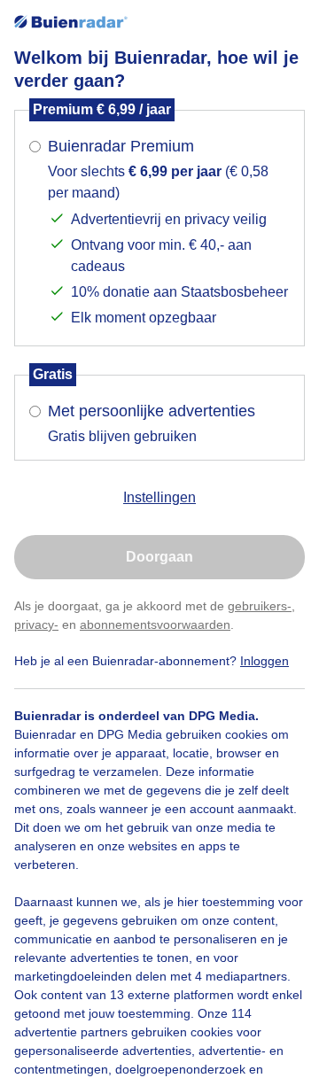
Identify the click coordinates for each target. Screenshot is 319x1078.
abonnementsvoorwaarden (155, 624)
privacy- (36, 624)
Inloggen (264, 661)
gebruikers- (260, 606)
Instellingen (159, 497)
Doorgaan (159, 556)
